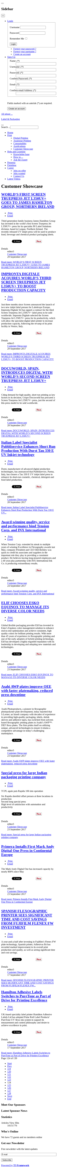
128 (9, 1093)
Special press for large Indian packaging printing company (24, 775)
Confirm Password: (19, 78)
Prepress (11, 162)
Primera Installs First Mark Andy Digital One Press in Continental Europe (27, 851)
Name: (13, 61)
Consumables (19, 143)
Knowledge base (21, 154)
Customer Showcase (23, 149)
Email (10, 215)
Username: (15, 66)
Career (10, 168)
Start (9, 1063)
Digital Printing (20, 138)
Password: (15, 72)
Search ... (5, 127)
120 (9, 1071)
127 (9, 1090)
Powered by (15, 1165)
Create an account (22, 54)
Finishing (11, 165)
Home (10, 132)
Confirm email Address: (21, 90)
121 (9, 1074)
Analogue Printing (22, 140)
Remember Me (17, 38)
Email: (13, 84)
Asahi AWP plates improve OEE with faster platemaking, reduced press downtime (27, 690)
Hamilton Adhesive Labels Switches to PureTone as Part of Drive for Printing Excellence (26, 996)
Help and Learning (16, 151)
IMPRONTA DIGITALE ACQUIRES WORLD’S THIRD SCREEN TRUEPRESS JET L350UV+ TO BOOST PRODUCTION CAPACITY (26, 282)
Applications (19, 146)
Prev (9, 1066)
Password (14, 33)
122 (9, 1077)
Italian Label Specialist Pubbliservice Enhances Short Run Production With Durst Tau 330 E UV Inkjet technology (28, 448)
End (9, 1099)
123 (9, 1079)
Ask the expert (20, 159)
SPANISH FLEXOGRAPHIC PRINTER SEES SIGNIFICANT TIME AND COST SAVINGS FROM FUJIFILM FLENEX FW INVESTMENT (27, 919)
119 (9, 1069)
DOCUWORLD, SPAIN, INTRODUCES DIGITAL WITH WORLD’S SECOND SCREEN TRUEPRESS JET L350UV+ (27, 374)
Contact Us (18, 176)
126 (9, 1088)
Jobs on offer (19, 170)
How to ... (18, 157)
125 (9, 1085)
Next (9, 1096)
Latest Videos (13, 179)
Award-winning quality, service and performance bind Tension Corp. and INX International (25, 526)
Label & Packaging (10, 119)
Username (14, 27)
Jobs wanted (19, 173)
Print (9, 135)
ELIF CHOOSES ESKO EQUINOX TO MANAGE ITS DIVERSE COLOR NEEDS (25, 607)
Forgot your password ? (24, 48)
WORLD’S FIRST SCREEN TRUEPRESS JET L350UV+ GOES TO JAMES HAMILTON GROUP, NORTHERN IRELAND (27, 200)
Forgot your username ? (24, 51)
